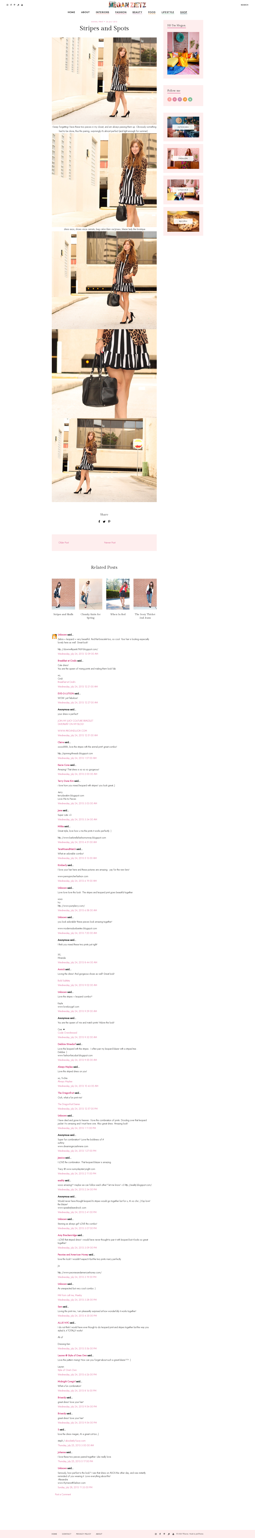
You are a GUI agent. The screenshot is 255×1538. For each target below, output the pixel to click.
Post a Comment (63, 1494)
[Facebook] (169, 99)
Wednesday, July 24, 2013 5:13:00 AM (77, 858)
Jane (60, 810)
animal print (97, 22)
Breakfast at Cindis (67, 660)
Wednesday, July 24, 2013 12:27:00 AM (78, 702)
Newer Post (109, 542)
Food (152, 12)
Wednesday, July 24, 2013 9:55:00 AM (77, 1060)
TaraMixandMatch (67, 849)
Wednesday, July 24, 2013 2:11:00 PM (77, 1173)
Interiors (102, 12)
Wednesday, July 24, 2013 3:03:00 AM (77, 803)
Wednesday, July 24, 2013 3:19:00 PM (77, 1277)
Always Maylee (65, 1067)
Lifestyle (168, 12)
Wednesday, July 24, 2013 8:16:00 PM (77, 1390)
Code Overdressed (67, 1032)
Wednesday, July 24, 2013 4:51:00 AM (77, 842)
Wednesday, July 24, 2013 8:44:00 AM (77, 962)
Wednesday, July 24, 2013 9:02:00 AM (77, 985)
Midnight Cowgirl (66, 1381)
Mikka (61, 826)
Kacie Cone (64, 765)
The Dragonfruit (66, 1093)
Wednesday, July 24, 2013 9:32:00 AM (77, 1037)
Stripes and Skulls (63, 614)
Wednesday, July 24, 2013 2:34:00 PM (77, 1189)
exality (61, 1180)
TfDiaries (185, 1534)
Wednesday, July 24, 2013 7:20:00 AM (77, 933)
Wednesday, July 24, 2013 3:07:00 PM (77, 1228)
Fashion (121, 12)
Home (71, 12)
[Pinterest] (180, 99)
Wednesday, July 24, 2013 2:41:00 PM (77, 1212)
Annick (61, 969)
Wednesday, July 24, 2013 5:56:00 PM (77, 1348)
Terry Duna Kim (66, 781)
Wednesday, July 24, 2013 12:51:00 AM (78, 735)
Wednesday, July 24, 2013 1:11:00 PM (77, 1128)
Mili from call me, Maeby (70, 1295)
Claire (61, 742)
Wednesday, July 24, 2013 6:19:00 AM (77, 881)
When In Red (118, 614)
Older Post (63, 542)
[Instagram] (175, 99)
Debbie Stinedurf (67, 1044)
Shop (183, 12)
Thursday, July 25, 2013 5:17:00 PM (75, 1461)
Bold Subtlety (64, 980)
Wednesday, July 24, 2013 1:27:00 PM (77, 1151)
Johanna (62, 1452)
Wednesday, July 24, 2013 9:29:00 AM (77, 1011)
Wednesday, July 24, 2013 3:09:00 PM (77, 1247)
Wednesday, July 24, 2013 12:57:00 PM (78, 1108)
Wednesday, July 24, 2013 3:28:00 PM (77, 1300)
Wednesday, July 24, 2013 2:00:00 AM (77, 774)
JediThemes (199, 1534)
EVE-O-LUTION (66, 693)
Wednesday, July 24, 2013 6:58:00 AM (77, 910)
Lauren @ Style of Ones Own (72, 1355)
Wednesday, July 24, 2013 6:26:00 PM (77, 1374)
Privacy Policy (83, 1534)
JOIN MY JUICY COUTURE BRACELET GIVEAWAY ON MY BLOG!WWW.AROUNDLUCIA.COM (75, 726)
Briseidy (62, 1397)
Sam (60, 1306)
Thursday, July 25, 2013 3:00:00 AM (76, 1445)
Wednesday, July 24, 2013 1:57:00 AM (77, 758)
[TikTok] (185, 99)
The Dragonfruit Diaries (69, 1104)
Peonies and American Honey (73, 1254)
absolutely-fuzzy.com (75, 1440)
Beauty (137, 12)
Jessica (61, 1157)
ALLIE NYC (63, 1322)
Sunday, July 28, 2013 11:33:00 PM (75, 1487)
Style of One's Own (67, 1370)
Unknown (62, 634)
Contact (66, 1534)
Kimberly (62, 865)
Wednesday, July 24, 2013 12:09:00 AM (78, 654)
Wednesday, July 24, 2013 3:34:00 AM (77, 819)
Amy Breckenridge (67, 1235)
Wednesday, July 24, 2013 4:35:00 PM (77, 1315)
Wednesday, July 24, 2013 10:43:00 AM (78, 1086)
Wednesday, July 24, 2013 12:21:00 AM (78, 686)
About (85, 12)
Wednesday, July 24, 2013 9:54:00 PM (77, 1406)
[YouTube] (190, 99)
